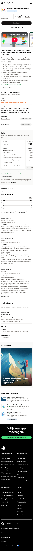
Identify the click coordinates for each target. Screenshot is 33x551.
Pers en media (21, 502)
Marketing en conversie (8, 476)
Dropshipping (21, 458)
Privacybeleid (5, 314)
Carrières (20, 495)
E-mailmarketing (22, 471)
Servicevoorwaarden (7, 533)
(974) (19, 17)
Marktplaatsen (5, 124)
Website (4, 329)
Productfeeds (5, 119)
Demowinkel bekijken (16, 27)
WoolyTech (27, 17)
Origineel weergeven (6, 87)
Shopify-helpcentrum (7, 492)
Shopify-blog (5, 502)
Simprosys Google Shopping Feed (16, 397)
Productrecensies (22, 464)
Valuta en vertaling (23, 481)
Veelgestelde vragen (7, 317)
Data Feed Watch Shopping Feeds (16, 405)
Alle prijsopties (12, 182)
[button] (16, 400)
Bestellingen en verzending (6, 468)
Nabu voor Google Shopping (14, 412)
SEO (18, 474)
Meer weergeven (5, 296)
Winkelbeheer (5, 479)
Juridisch (20, 511)
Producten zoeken (7, 461)
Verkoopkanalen (6, 458)
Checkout (4, 108)
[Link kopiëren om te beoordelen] (11, 218)
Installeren (16, 23)
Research (4, 505)
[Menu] (31, 3)
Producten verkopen (7, 464)
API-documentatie (7, 495)
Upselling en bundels (23, 468)
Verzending (20, 477)
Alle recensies (21, 212)
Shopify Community (7, 499)
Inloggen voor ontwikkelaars (10, 528)
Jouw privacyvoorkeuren (8, 546)
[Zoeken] (27, 3)
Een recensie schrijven (8, 212)
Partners (19, 505)
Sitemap (4, 541)
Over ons (20, 492)
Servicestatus (21, 515)
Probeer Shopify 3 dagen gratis (16, 437)
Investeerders (21, 499)
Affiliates (20, 508)
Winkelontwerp (6, 473)
